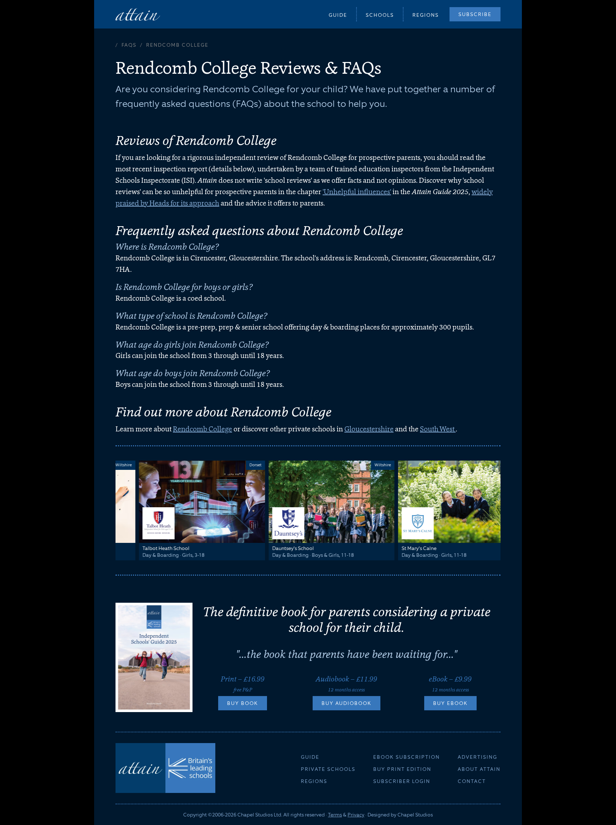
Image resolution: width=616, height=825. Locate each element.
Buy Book (242, 703)
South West (438, 429)
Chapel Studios (415, 814)
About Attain (479, 769)
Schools (380, 15)
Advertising (477, 757)
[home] (137, 14)
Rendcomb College (202, 429)
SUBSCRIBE (475, 14)
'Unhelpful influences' (357, 191)
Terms (335, 814)
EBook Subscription (406, 757)
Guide (338, 15)
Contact (472, 781)
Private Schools (328, 769)
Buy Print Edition (402, 769)
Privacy (356, 814)
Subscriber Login (401, 781)
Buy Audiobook (346, 703)
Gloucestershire (369, 429)
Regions (425, 15)
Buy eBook (450, 703)
